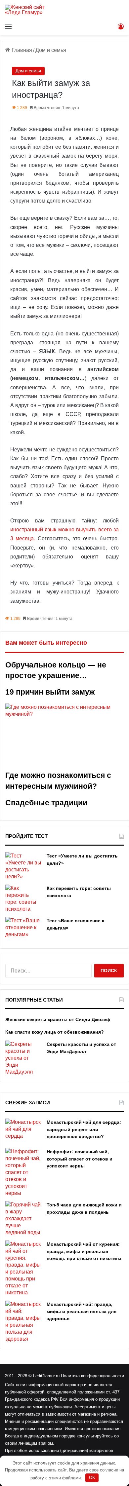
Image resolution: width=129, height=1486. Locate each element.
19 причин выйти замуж (50, 692)
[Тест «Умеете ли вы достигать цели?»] (23, 866)
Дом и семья (50, 50)
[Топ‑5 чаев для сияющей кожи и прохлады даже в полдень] (23, 1218)
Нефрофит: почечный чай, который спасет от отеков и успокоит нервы (79, 1158)
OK (92, 1477)
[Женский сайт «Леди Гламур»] (31, 10)
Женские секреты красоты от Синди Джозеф (57, 1019)
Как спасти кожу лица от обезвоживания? (54, 1032)
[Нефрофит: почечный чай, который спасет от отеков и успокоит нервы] (23, 1172)
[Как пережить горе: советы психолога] (23, 898)
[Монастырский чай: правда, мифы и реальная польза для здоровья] (23, 1321)
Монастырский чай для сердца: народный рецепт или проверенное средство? (84, 1129)
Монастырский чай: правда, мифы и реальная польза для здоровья (81, 1311)
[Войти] (120, 26)
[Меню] (8, 26)
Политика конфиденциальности (92, 1375)
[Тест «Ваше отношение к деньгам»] (23, 929)
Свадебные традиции (46, 802)
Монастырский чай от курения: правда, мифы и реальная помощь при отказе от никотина (84, 1251)
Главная (21, 50)
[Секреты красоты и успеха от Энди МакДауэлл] (23, 1058)
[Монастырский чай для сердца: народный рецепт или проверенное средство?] (23, 1131)
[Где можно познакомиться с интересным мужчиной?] (64, 737)
